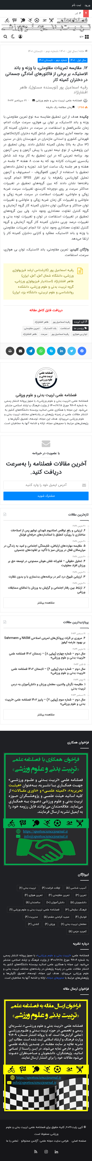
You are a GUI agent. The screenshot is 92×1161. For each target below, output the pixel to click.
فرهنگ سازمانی (75, 909)
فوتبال (80, 917)
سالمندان (33, 902)
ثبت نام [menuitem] (76, 5)
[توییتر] (71, 351)
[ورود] (20, 36)
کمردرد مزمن (77, 931)
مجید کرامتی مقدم (56, 917)
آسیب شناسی (76, 888)
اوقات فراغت (51, 888)
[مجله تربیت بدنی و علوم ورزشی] (46, 24)
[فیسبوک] (82, 351)
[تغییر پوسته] (13, 36)
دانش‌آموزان (55, 902)
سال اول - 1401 (68, 51)
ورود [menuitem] (87, 5)
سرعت (44, 334)
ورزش (50, 924)
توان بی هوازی (80, 334)
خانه (82, 51)
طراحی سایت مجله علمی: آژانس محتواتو (45, 1141)
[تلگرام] (30, 351)
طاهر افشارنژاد (30, 334)
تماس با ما (12, 1141)
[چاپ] (10, 351)
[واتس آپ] (41, 351)
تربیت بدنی (27, 888)
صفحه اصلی (79, 1141)
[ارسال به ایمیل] (33, 100)
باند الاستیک (49, 328)
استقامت (65, 328)
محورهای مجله (55, 423)
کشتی (33, 924)
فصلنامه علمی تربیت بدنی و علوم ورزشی (59, 100)
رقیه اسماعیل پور (60, 334)
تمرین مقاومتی (31, 328)
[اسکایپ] (51, 351)
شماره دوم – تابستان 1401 (43, 51)
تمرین (81, 895)
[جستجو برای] (5, 36)
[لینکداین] (61, 351)
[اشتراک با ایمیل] (20, 351)
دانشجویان (78, 902)
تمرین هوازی (34, 895)
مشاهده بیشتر (46, 603)
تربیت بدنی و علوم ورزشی (54, 401)
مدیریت (31, 917)
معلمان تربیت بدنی (73, 924)
